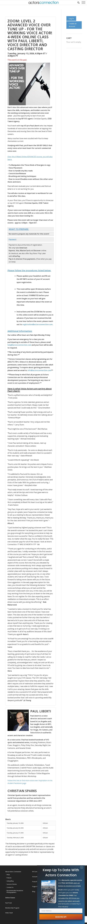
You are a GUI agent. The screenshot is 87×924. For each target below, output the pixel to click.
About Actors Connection (13, 872)
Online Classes (10, 898)
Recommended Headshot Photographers (15, 891)
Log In (71, 18)
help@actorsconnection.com (19, 345)
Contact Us (10, 887)
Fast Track (8, 903)
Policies (9, 878)
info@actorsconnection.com (39, 370)
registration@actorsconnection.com (37, 324)
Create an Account (72, 25)
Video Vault (9, 913)
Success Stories (12, 884)
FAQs (8, 875)
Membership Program (12, 908)
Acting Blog (10, 881)
